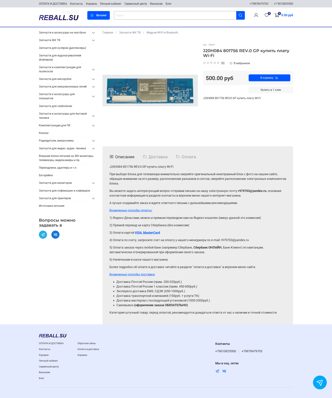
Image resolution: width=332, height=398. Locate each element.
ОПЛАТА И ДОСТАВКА (53, 3)
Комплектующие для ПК (54, 125)
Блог (169, 3)
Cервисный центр (135, 3)
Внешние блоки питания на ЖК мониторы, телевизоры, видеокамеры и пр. (66, 158)
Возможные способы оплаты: (130, 210)
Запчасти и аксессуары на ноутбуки (62, 32)
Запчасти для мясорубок (55, 79)
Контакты (76, 3)
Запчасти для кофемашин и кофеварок (64, 190)
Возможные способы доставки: (132, 274)
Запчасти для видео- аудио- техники (62, 148)
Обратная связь (86, 343)
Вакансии (156, 3)
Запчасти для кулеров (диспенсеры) (62, 48)
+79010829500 (225, 351)
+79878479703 (259, 3)
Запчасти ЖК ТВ (130, 32)
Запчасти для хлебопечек (55, 106)
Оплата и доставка (88, 349)
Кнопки (43, 133)
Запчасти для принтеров (55, 198)
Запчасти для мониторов (55, 183)
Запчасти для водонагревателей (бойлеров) (60, 57)
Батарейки (46, 175)
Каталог (101, 15)
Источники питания (51, 205)
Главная (108, 32)
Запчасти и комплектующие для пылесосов (60, 69)
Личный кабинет (110, 3)
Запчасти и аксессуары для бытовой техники (63, 115)
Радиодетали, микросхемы (56, 140)
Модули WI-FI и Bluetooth (162, 32)
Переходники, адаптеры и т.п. (58, 167)
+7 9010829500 (283, 3)
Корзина (91, 3)
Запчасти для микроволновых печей (63, 86)
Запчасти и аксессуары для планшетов (57, 96)
